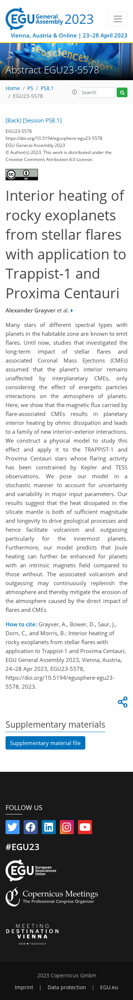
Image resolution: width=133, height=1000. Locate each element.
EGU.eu (109, 987)
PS (30, 88)
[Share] (121, 704)
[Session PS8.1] (42, 120)
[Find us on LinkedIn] (49, 828)
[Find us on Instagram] (67, 828)
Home (13, 88)
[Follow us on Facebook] (31, 828)
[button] (74, 92)
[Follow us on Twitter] (13, 828)
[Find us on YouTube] (85, 828)
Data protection (67, 987)
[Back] (13, 120)
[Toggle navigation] (117, 19)
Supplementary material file (45, 743)
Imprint (24, 987)
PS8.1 (47, 88)
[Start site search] (122, 93)
